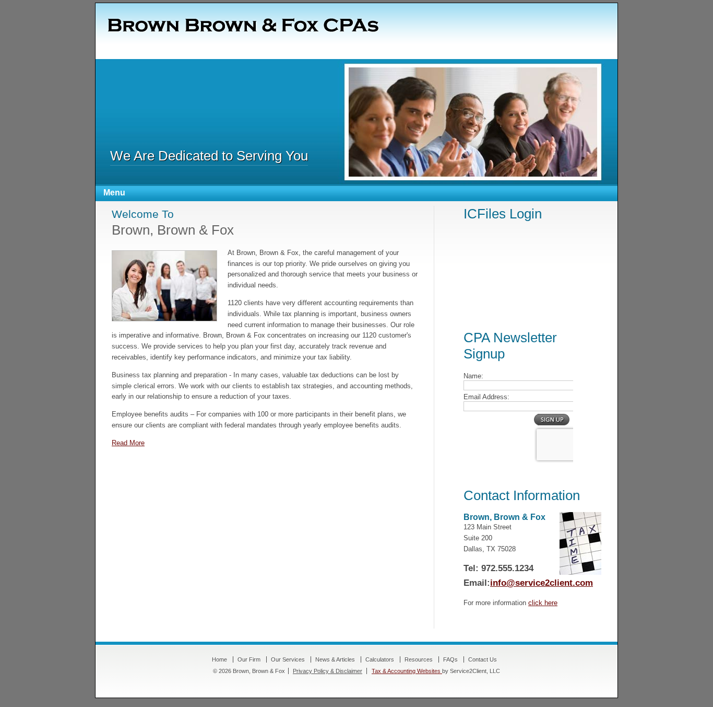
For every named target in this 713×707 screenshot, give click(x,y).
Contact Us (482, 659)
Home (219, 659)
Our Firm (248, 659)
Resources (419, 659)
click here (542, 603)
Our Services (288, 659)
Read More (128, 443)
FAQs (450, 659)
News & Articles (335, 659)
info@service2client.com (541, 583)
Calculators (379, 659)
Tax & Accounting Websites (407, 671)
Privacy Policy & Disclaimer (327, 671)
